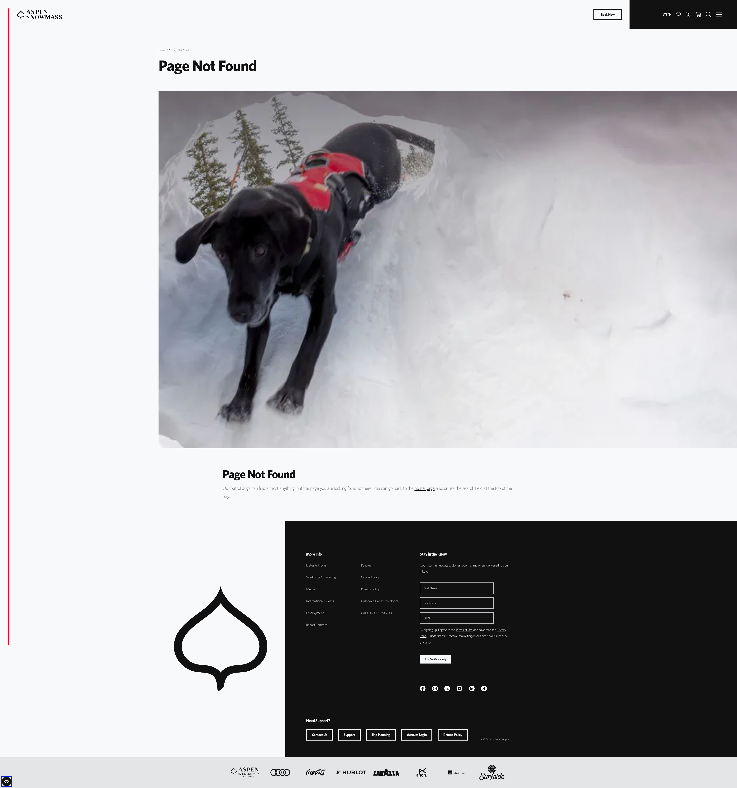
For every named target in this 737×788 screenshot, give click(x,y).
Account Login (417, 735)
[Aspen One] (245, 772)
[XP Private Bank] (456, 772)
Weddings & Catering (321, 577)
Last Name (430, 603)
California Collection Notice (380, 601)
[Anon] (421, 772)
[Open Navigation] (719, 14)
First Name (430, 588)
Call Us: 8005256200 (376, 613)
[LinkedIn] (472, 688)
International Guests (320, 601)
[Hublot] (350, 772)
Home (162, 50)
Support (349, 735)
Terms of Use (464, 630)
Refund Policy (452, 735)
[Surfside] (492, 772)
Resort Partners (316, 625)
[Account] (688, 14)
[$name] (423, 688)
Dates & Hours (316, 565)
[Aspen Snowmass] (39, 14)
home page (424, 488)
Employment (315, 613)
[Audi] (280, 772)
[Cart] (698, 14)
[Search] (708, 14)
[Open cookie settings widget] (6, 781)
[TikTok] (484, 688)
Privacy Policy (370, 589)
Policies (366, 565)
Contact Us (319, 735)
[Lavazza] (386, 772)
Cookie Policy (370, 577)
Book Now (608, 14)
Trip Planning (381, 735)
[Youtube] (459, 688)
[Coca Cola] (316, 772)
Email (427, 618)
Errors (172, 50)
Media (310, 589)
